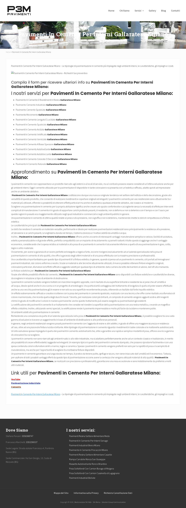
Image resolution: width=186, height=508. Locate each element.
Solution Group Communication (114, 502)
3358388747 (27, 436)
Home (8, 52)
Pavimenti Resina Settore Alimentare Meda (89, 436)
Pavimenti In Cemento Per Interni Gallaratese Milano (35, 394)
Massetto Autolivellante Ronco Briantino (88, 463)
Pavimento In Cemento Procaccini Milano (88, 450)
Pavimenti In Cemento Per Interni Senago (88, 440)
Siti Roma (96, 502)
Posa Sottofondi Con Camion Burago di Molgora (91, 468)
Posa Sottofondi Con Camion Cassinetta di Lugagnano (94, 473)
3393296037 (31, 442)
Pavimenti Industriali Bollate (82, 477)
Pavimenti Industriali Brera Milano (84, 445)
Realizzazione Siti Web (83, 502)
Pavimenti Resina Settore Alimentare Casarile (90, 454)
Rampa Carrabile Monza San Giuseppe (87, 459)
